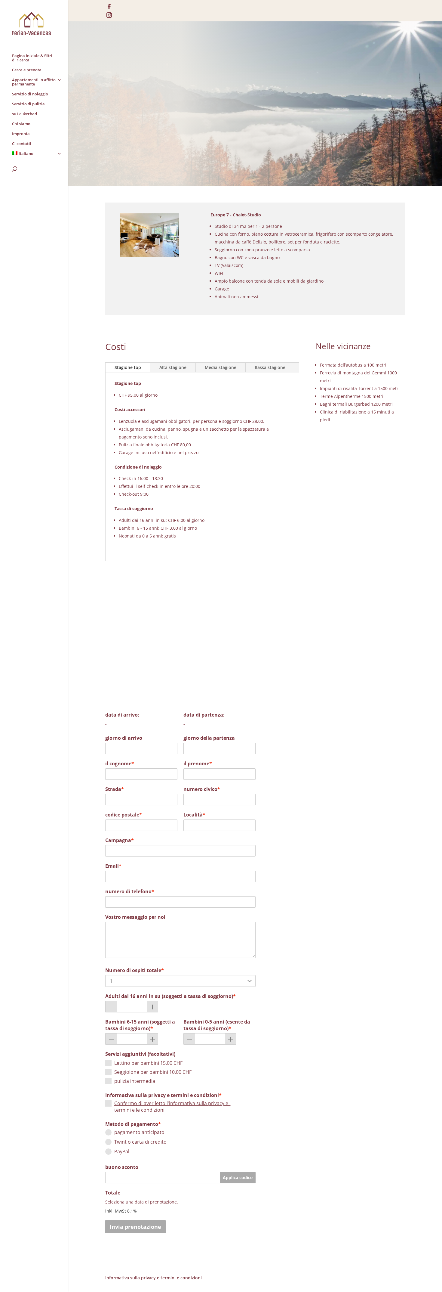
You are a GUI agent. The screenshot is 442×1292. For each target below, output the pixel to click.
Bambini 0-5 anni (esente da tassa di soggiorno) (216, 1025)
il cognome (119, 763)
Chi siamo (21, 124)
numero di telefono (129, 891)
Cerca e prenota (26, 70)
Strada (114, 789)
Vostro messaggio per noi (135, 917)
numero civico (201, 789)
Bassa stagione (270, 367)
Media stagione (220, 367)
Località (194, 814)
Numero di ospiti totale (134, 970)
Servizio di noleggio (30, 94)
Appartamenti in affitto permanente (34, 82)
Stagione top (128, 367)
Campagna (119, 840)
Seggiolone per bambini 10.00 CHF (153, 1072)
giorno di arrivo (123, 738)
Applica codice (238, 1177)
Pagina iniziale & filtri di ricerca (32, 58)
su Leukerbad (24, 114)
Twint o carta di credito (140, 1142)
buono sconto (121, 1167)
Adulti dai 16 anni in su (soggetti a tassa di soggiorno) (170, 996)
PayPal (121, 1151)
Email (113, 866)
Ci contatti (21, 143)
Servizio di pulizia (28, 104)
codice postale (123, 814)
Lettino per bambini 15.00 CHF (148, 1063)
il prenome (197, 763)
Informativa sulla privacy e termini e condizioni (163, 1095)
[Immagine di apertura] (149, 256)
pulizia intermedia (134, 1081)
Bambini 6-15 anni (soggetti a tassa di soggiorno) (140, 1025)
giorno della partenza (209, 738)
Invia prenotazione (135, 1226)
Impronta (21, 134)
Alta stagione (172, 367)
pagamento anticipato (139, 1132)
